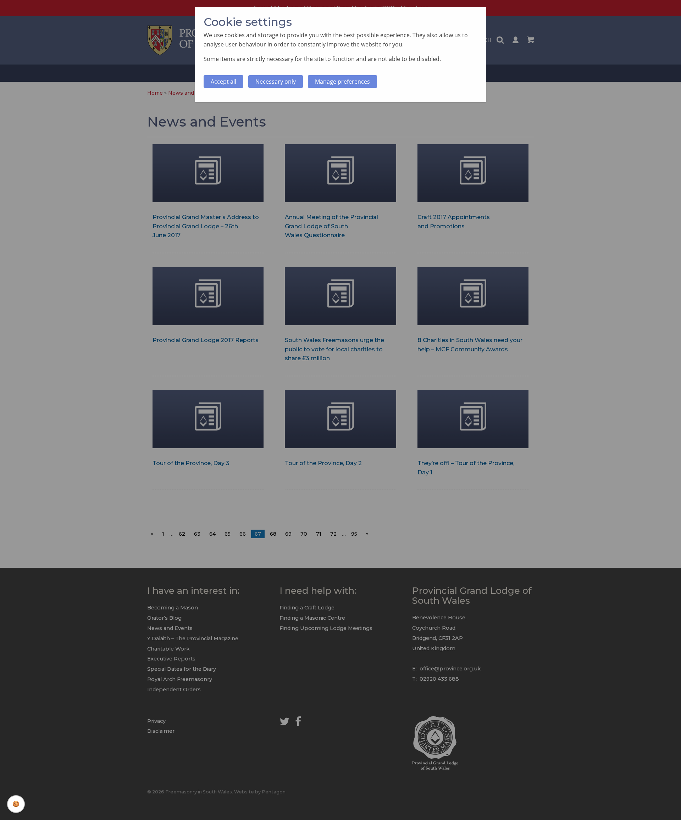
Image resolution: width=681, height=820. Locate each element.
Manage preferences (342, 81)
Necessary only (275, 81)
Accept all (223, 81)
